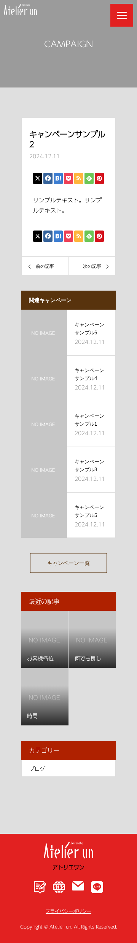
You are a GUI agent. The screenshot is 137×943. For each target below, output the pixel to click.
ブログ (37, 768)
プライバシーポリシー (68, 910)
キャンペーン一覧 (68, 563)
